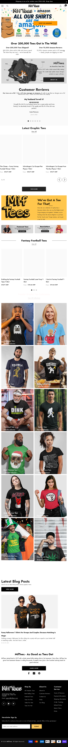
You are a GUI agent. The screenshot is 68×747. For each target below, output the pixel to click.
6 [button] (39, 119)
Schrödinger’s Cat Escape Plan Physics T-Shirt (33, 166)
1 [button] (28, 119)
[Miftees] (17, 228)
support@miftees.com (12, 697)
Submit (36, 725)
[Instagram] (34, 672)
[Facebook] (29, 672)
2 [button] (30, 119)
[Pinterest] (39, 672)
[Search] (7, 5)
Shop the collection (9, 342)
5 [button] (37, 119)
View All (34, 130)
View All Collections (34, 297)
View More (10, 588)
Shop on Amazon (45, 22)
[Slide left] (59, 179)
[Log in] (61, 5)
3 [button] (32, 119)
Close (66, 1)
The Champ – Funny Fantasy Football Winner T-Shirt (9, 166)
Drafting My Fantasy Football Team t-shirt (10, 279)
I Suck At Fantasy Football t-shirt (55, 279)
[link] (17, 50)
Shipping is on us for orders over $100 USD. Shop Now (34, 1)
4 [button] (35, 119)
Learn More (34, 667)
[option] (34, 1)
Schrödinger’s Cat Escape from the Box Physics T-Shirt (56, 166)
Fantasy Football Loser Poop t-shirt (34, 279)
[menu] (2, 5)
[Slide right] (64, 50)
